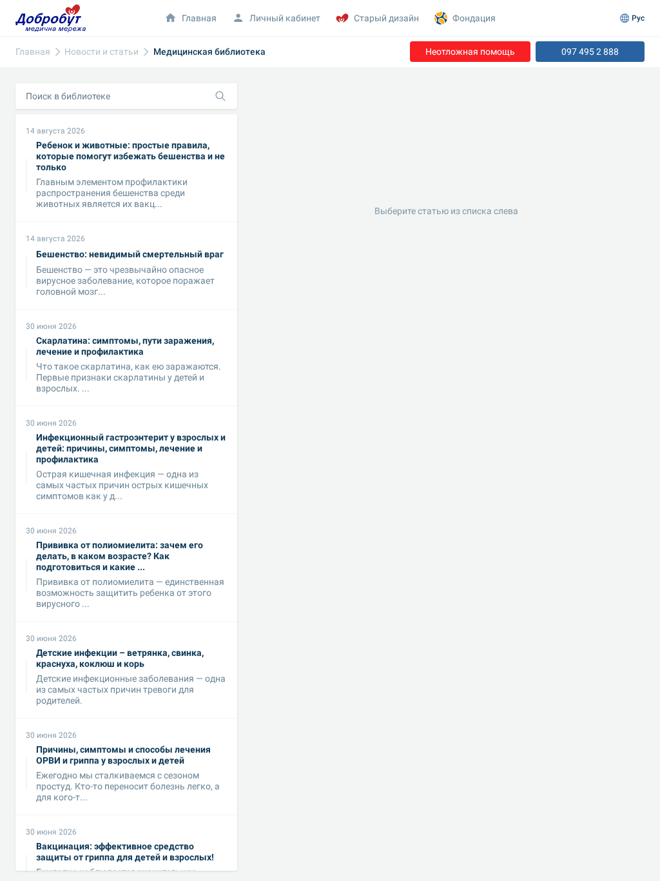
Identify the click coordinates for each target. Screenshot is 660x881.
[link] (32, 52)
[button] (276, 18)
